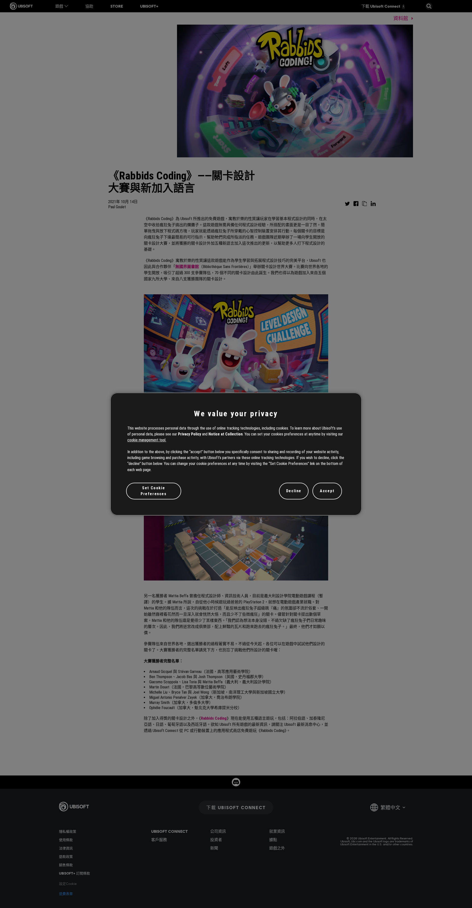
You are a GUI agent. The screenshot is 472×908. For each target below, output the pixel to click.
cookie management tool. (146, 440)
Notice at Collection (225, 434)
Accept (327, 491)
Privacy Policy (189, 434)
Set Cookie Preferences (154, 491)
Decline (293, 491)
